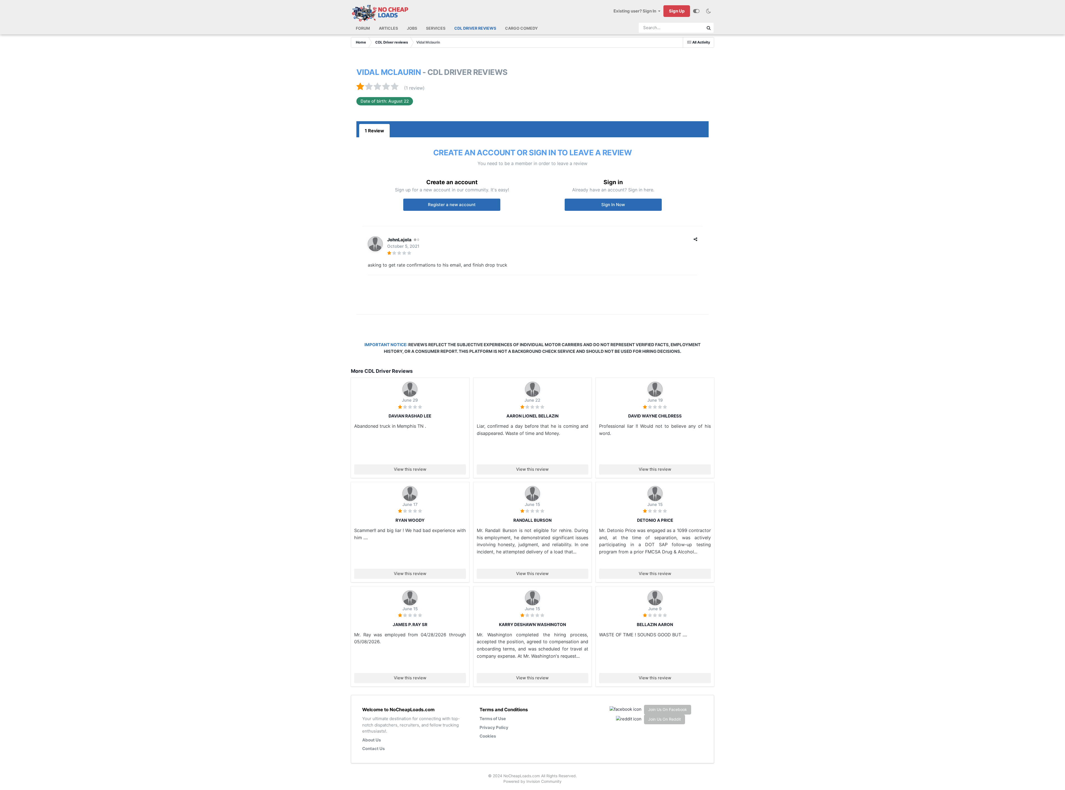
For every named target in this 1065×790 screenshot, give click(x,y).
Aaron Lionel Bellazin (532, 416)
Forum (363, 28)
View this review (410, 469)
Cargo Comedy (521, 28)
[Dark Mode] (708, 11)
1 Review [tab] (374, 130)
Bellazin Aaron (655, 624)
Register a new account (452, 204)
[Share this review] (695, 239)
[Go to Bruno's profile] (409, 389)
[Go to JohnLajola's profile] (375, 243)
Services (435, 28)
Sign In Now (613, 204)
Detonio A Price (655, 520)
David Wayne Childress (655, 416)
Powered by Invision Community (532, 781)
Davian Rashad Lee (410, 416)
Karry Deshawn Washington (532, 624)
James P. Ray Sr (410, 624)
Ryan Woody (410, 520)
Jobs (412, 28)
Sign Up (676, 11)
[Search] (709, 28)
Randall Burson (532, 520)
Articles (388, 28)
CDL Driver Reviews (475, 28)
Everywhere (688, 28)
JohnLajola (399, 239)
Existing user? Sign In (635, 11)
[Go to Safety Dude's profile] (532, 493)
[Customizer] (696, 11)
